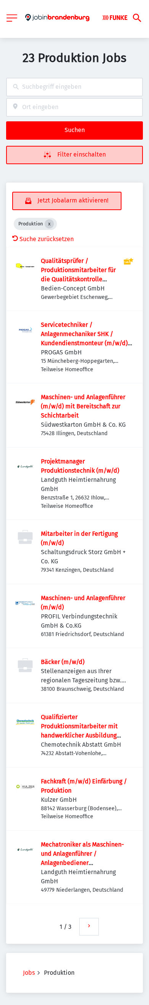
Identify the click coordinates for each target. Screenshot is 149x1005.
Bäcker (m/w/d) (62, 662)
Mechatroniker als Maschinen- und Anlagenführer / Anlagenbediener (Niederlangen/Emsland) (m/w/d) (82, 863)
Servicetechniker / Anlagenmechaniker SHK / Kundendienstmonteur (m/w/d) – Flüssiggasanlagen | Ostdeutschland (86, 343)
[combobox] (74, 87)
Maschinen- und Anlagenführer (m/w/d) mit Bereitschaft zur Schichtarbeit (83, 406)
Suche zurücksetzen (46, 239)
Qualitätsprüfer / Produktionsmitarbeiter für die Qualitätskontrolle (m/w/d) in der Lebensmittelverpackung (78, 279)
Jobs (29, 972)
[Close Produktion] (49, 223)
